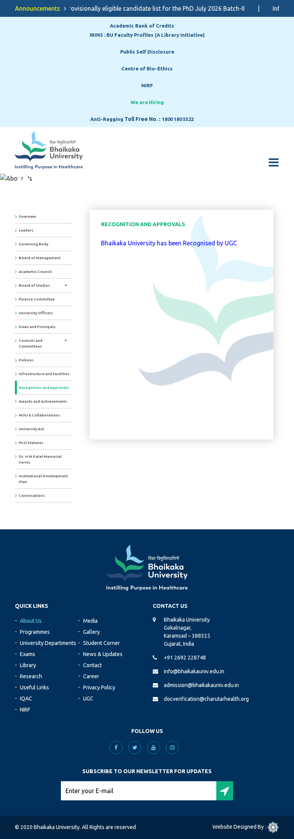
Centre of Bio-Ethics (147, 68)
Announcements (37, 8)
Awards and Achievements (43, 401)
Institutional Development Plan (43, 479)
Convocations (32, 495)
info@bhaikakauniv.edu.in (194, 671)
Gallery (91, 632)
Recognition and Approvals (44, 387)
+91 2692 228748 (185, 658)
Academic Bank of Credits (142, 25)
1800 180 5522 (178, 119)
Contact (92, 665)
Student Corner (101, 643)
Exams (27, 654)
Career (91, 676)
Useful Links (34, 687)
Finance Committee (37, 299)
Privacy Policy (99, 687)
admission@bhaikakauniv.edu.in (201, 685)
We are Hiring (147, 102)
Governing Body (33, 244)
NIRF (147, 85)
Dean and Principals (37, 327)
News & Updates (102, 654)
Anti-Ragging (106, 119)
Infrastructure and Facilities (44, 374)
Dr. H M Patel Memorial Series (40, 459)
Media (90, 621)
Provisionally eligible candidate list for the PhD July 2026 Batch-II (149, 8)
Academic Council (35, 271)
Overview (27, 216)
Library (28, 665)
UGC (88, 698)
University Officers (36, 313)
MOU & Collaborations (39, 415)
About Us (31, 621)
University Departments (48, 643)
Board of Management (39, 258)
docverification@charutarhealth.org (206, 699)
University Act (31, 429)
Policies (26, 360)
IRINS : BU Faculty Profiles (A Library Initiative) (147, 35)
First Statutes (31, 443)
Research (31, 676)
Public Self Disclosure (147, 51)
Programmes (35, 632)
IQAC (26, 698)
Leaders (26, 230)
